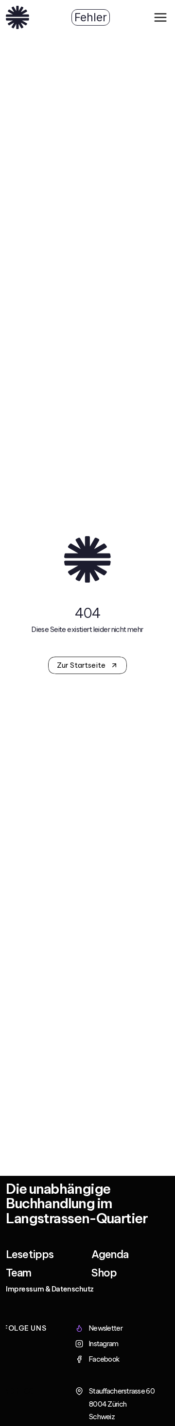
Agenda (109, 1254)
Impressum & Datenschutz (50, 1289)
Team (19, 1272)
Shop (104, 1272)
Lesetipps (29, 1254)
